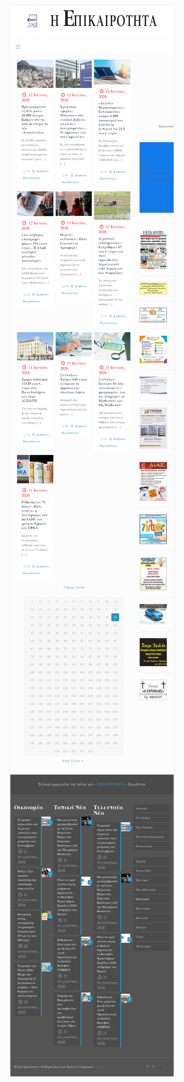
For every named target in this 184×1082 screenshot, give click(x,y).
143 (115, 696)
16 (65, 609)
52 (90, 633)
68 (40, 649)
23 (32, 617)
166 (32, 719)
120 (107, 680)
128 (82, 688)
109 (107, 672)
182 (73, 727)
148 (65, 704)
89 (32, 664)
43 (107, 625)
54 (107, 633)
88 (115, 656)
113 (48, 680)
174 (98, 719)
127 (73, 688)
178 (40, 727)
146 (48, 704)
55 (115, 633)
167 (40, 719)
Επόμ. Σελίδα (71, 761)
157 (48, 712)
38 (65, 625)
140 (90, 696)
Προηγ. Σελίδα (75, 587)
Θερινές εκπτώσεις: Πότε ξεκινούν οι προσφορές (73, 241)
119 (98, 680)
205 (82, 743)
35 (40, 625)
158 (57, 712)
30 (90, 617)
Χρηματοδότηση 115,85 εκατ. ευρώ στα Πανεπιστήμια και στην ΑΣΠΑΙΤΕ (34, 390)
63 (90, 641)
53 (98, 633)
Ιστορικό (141, 808)
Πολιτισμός (143, 908)
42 (98, 625)
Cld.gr (99, 1067)
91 (48, 664)
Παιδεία (141, 927)
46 (40, 633)
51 (82, 633)
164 (107, 712)
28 (73, 617)
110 (115, 672)
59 (57, 641)
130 (98, 688)
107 (90, 672)
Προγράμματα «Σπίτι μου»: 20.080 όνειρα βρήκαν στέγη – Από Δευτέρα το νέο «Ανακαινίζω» (35, 119)
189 (40, 735)
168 (48, 719)
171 (73, 719)
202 (57, 743)
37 (57, 625)
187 (115, 727)
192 (65, 735)
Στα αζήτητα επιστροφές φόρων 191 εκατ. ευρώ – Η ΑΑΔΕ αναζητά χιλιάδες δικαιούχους (35, 247)
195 (90, 735)
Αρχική (140, 861)
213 (82, 751)
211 (65, 751)
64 (98, 641)
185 (98, 727)
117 (82, 680)
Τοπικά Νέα (143, 871)
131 (107, 688)
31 (98, 617)
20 (98, 609)
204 (73, 743)
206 (90, 743)
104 (65, 672)
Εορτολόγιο (167, 126)
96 (90, 664)
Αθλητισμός (143, 946)
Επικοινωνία (144, 846)
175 (107, 719)
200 (40, 743)
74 (90, 649)
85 (90, 656)
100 (32, 672)
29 (82, 617)
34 (32, 625)
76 (107, 649)
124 (48, 688)
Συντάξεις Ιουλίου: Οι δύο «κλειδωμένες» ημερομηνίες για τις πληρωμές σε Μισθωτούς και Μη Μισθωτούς (112, 392)
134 (40, 696)
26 (57, 617)
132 (115, 688)
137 (65, 696)
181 (65, 727)
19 (90, 609)
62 (82, 641)
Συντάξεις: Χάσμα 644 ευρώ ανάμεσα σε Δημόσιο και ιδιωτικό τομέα (73, 383)
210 (57, 751)
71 (65, 649)
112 (40, 680)
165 (115, 712)
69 (48, 649)
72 (73, 649)
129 (90, 688)
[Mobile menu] (18, 46)
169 (57, 719)
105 (73, 672)
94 (73, 664)
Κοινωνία (142, 918)
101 (40, 672)
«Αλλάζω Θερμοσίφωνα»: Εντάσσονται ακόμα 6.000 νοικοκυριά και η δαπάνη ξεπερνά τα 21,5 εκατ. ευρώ (112, 118)
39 (73, 625)
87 (107, 656)
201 (48, 743)
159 (65, 712)
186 (107, 727)
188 (32, 735)
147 (57, 704)
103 (57, 672)
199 (32, 743)
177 (32, 727)
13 (40, 609)
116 (73, 680)
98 (107, 664)
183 (82, 727)
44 (115, 625)
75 (98, 649)
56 (32, 641)
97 (98, 664)
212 (73, 751)
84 (82, 656)
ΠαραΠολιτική (145, 889)
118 (90, 680)
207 (98, 743)
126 (65, 688)
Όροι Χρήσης (144, 827)
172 (82, 719)
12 (32, 609)
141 (98, 696)
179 (48, 727)
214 (90, 751)
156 (40, 712)
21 (107, 609)
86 (98, 656)
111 (32, 680)
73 (82, 649)
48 (57, 633)
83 (73, 656)
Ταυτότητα (143, 818)
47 (48, 633)
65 (107, 641)
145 (40, 704)
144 (32, 704)
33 (115, 617)
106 (82, 672)
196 (98, 735)
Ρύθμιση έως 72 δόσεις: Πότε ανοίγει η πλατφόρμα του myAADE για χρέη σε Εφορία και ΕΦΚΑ (35, 515)
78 (32, 656)
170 (65, 719)
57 (40, 641)
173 (90, 719)
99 (115, 664)
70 (57, 649)
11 (115, 601)
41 (90, 625)
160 (73, 712)
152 (98, 704)
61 (73, 641)
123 (40, 688)
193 (73, 735)
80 (48, 656)
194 (82, 735)
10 (107, 601)
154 (115, 704)
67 (32, 649)
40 (82, 625)
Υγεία (139, 937)
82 (65, 656)
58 (48, 641)
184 (90, 727)
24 (40, 617)
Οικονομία (142, 899)
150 (82, 704)
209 (115, 743)
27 (65, 617)
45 (32, 633)
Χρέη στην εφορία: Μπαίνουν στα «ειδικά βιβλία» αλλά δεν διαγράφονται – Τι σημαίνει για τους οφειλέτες (73, 121)
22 (115, 609)
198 (115, 735)
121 (115, 680)
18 (82, 609)
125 (57, 688)
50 (73, 633)
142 (107, 696)
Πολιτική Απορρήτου (150, 837)
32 (107, 617)
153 (107, 704)
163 (98, 712)
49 (65, 633)
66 (115, 641)
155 (32, 712)
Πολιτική (142, 880)
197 (107, 735)
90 (40, 664)
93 (65, 664)
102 (48, 672)
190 (48, 735)
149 (73, 704)
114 (57, 680)
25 (48, 617)
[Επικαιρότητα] (92, 23)
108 (98, 672)
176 (115, 719)
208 (107, 743)
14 (48, 609)
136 (57, 696)
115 (65, 680)
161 (82, 712)
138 (73, 696)
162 (90, 712)
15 (57, 609)
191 (57, 735)
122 (32, 688)
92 (57, 664)
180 (57, 727)
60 (65, 641)
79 (40, 656)
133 (32, 696)
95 (82, 664)
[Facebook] (147, 1066)
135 (48, 696)
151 (90, 704)
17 (73, 609)
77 (115, 649)
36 (48, 625)
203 (65, 743)
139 (82, 696)
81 (57, 656)
